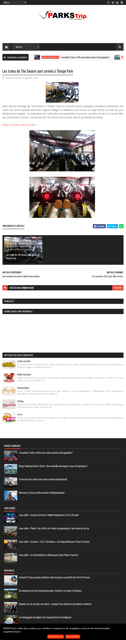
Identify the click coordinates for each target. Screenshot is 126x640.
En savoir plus (55, 637)
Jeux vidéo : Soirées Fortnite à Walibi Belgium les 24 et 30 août (49, 515)
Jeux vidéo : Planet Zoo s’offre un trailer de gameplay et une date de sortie (54, 528)
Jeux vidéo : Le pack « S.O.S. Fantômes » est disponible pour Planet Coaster (54, 541)
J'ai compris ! (72, 637)
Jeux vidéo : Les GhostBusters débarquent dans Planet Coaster (48, 555)
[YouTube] (117, 2)
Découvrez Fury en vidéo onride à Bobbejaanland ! (42, 492)
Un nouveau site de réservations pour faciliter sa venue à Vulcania (50, 590)
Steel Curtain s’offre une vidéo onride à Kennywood (43, 479)
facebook (118, 287)
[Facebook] (108, 2)
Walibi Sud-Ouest (24, 374)
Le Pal (19, 414)
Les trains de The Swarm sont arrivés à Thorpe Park (22, 256)
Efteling (20, 401)
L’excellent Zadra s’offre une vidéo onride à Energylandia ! (76, 57)
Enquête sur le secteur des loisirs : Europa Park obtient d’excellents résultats (55, 604)
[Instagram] (122, 2)
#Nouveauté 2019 (41, 57)
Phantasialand (23, 387)
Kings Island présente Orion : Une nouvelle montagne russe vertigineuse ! (53, 466)
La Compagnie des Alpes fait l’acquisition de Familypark (45, 617)
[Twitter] (113, 2)
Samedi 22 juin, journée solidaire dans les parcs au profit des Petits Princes (54, 577)
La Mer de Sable (23, 361)
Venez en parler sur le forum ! (19, 124)
